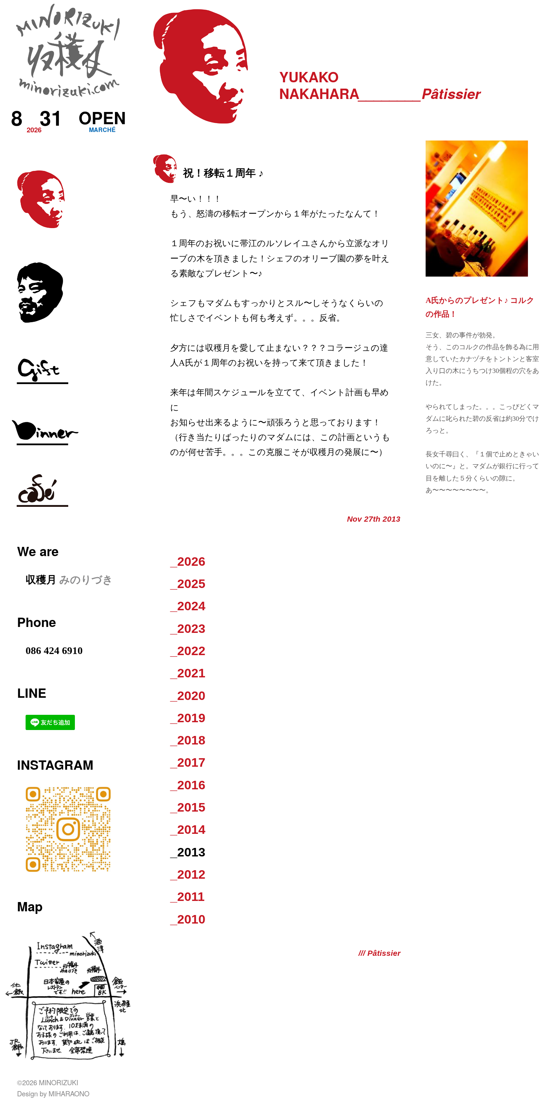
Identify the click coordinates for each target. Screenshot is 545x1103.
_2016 (187, 785)
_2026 (187, 561)
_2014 (187, 829)
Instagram (55, 764)
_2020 (187, 695)
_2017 (187, 762)
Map (30, 906)
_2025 (187, 584)
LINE (31, 692)
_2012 (187, 874)
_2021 (187, 673)
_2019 (187, 718)
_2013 (187, 852)
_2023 (187, 628)
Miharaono (69, 1093)
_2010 (187, 919)
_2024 (187, 606)
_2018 (187, 740)
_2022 (187, 651)
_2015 (187, 807)
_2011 (187, 896)
